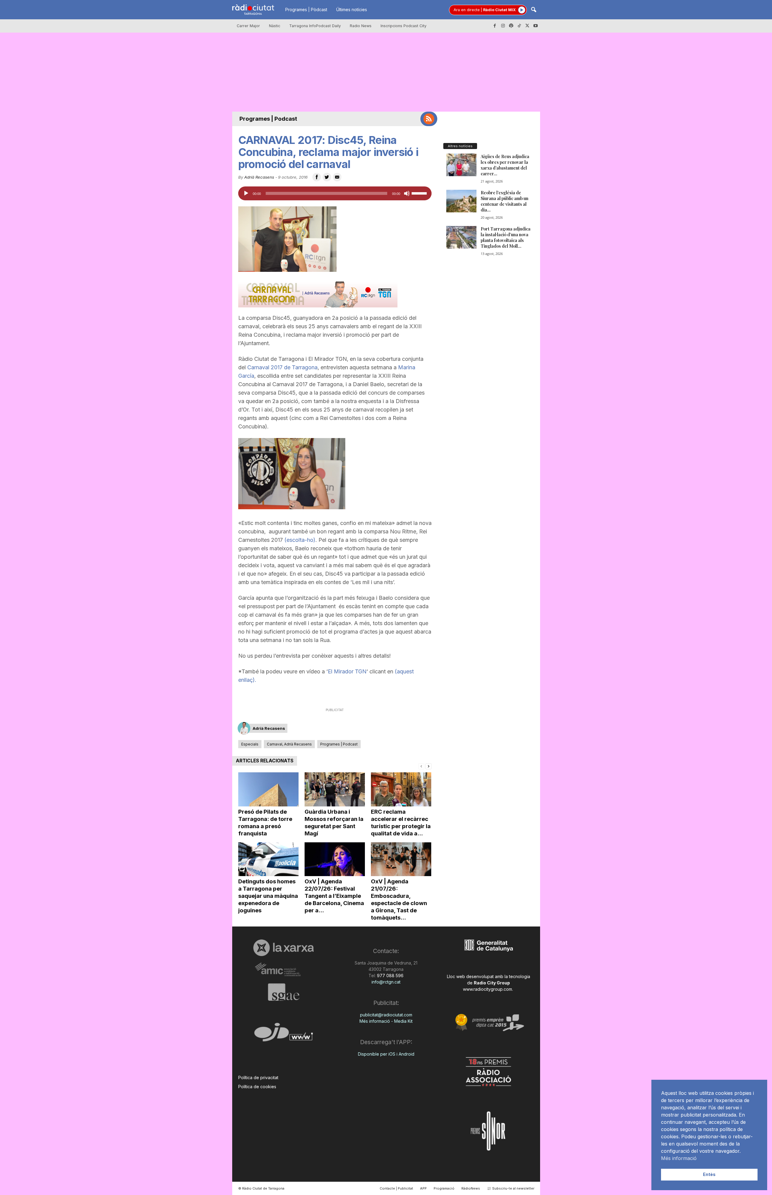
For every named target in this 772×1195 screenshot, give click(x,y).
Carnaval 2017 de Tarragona (282, 367)
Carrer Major (248, 26)
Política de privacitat (258, 1077)
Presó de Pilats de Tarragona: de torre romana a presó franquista (265, 822)
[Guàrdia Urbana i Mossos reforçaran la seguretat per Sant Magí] (335, 789)
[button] (533, 10)
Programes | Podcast (268, 118)
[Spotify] (511, 25)
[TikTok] (519, 25)
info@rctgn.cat (386, 981)
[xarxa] (283, 947)
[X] (527, 25)
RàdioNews (470, 1188)
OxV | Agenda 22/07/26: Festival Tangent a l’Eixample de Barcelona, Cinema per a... (334, 896)
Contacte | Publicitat (396, 1188)
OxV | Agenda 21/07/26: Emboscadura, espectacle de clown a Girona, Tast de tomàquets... (399, 899)
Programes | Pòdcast (306, 9)
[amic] (283, 969)
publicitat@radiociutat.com (386, 1014)
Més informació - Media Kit (386, 1021)
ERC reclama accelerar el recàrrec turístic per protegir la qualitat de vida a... (401, 822)
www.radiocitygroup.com (487, 989)
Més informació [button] (679, 1158)
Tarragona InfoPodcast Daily (315, 26)
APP (423, 1188)
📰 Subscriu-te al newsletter (510, 1188)
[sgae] (283, 992)
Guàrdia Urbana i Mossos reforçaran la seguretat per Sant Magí (334, 822)
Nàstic (274, 26)
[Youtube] (535, 25)
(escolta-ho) (299, 540)
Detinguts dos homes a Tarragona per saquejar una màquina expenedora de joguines (268, 896)
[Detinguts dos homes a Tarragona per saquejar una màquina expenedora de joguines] (268, 859)
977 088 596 (389, 975)
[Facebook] (494, 25)
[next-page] (429, 766)
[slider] (420, 192)
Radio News (361, 26)
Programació (444, 1188)
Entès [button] (709, 1174)
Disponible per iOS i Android (386, 1054)
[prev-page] (421, 766)
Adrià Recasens (259, 177)
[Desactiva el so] (407, 193)
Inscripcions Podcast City (403, 26)
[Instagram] (503, 25)
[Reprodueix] (246, 193)
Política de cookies (257, 1086)
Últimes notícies (351, 9)
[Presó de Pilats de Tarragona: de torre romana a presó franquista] (268, 789)
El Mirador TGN (347, 671)
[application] (335, 193)
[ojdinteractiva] (283, 1034)
